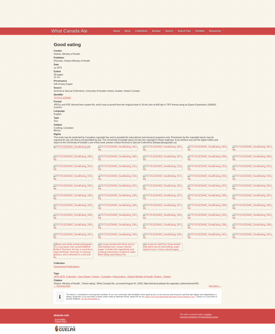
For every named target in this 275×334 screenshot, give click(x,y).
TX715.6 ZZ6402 (62, 98)
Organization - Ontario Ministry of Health (132, 276)
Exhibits (200, 31)
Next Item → (215, 286)
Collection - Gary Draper (78, 276)
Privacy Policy (61, 321)
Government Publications (66, 266)
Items (128, 31)
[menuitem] (116, 31)
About (116, 31)
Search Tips (184, 31)
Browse (156, 31)
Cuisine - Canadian (101, 276)
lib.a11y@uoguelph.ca (90, 299)
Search (169, 31)
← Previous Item (62, 286)
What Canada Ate (69, 31)
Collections (141, 31)
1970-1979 (59, 276)
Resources (215, 31)
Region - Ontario (162, 276)
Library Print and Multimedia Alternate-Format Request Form (170, 297)
